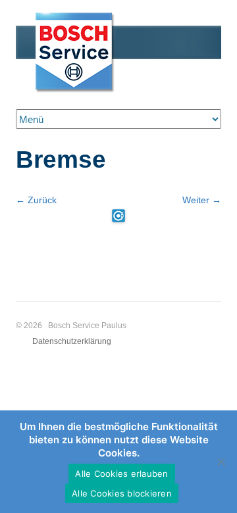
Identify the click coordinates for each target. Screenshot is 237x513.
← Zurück (36, 200)
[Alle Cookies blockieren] (220, 461)
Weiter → (201, 200)
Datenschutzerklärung (71, 341)
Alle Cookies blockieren (122, 493)
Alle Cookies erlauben (121, 473)
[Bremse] (118, 215)
